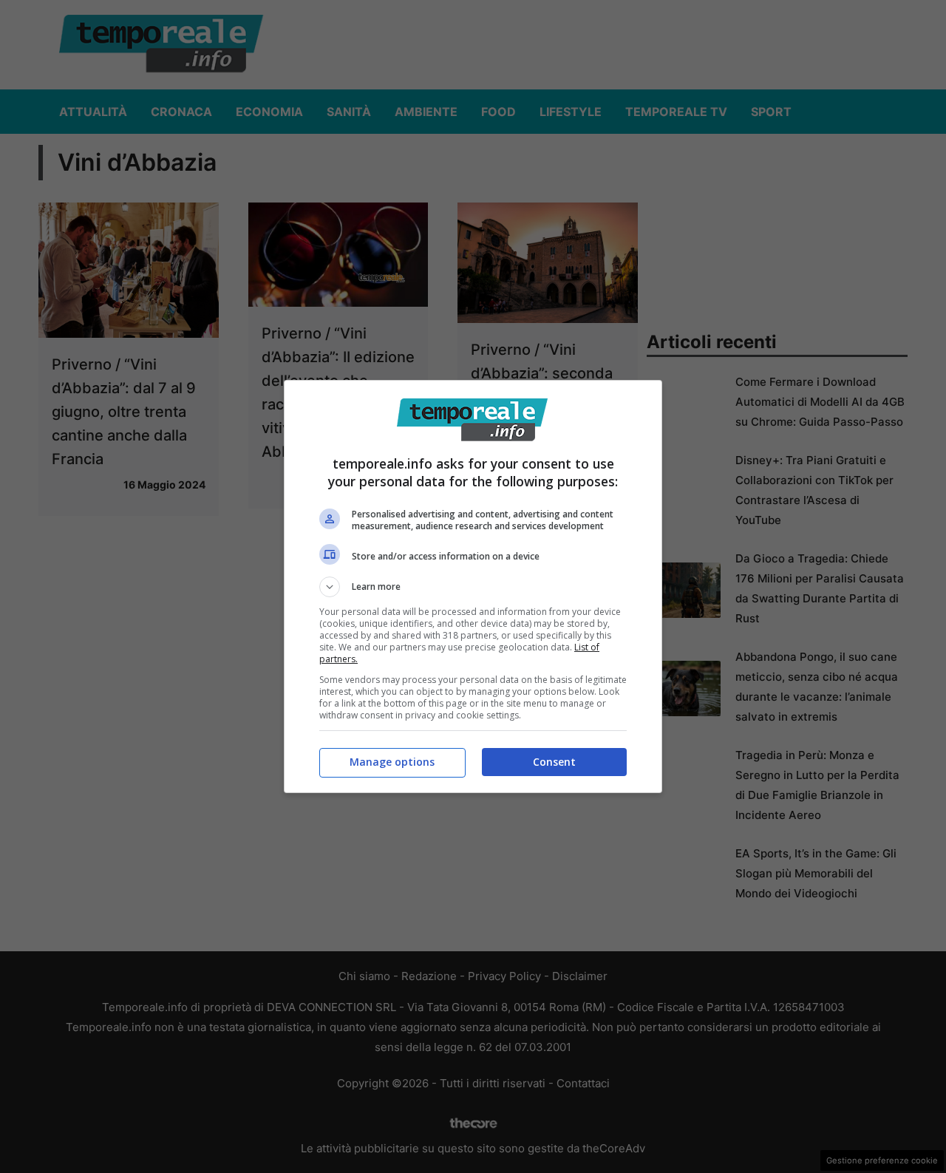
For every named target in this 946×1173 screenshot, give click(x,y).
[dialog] (473, 586)
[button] (473, 587)
